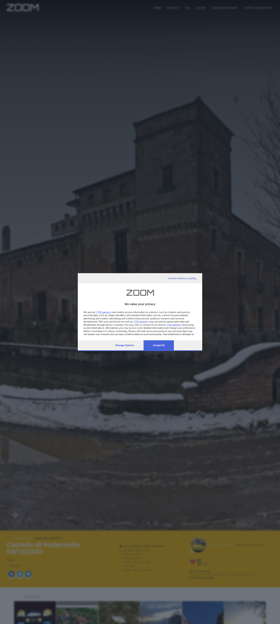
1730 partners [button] (103, 312)
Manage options (125, 345)
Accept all (158, 345)
